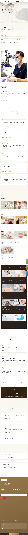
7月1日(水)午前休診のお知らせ (9, 29)
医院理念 (7, 516)
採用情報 (21, 520)
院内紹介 (21, 516)
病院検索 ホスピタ (10, 497)
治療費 (7, 518)
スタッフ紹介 (21, 518)
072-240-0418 (22, 1)
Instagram (4, 497)
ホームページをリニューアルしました (11, 27)
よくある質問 (7, 520)
